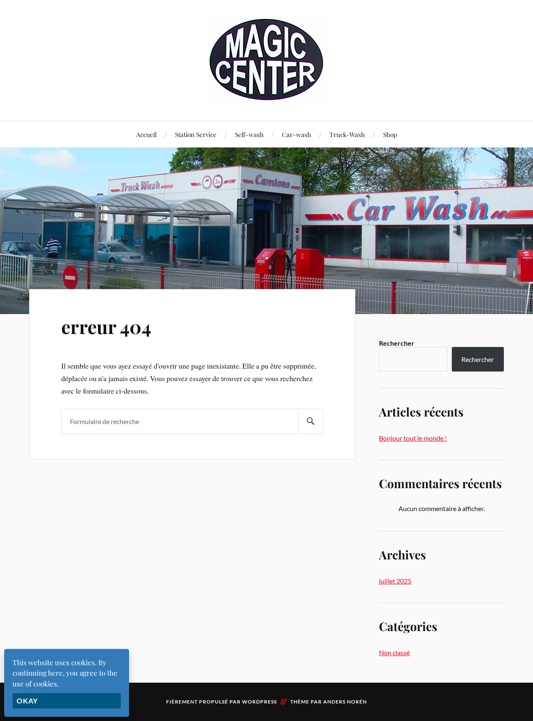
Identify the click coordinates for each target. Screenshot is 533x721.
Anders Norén (345, 702)
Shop (390, 134)
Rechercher (396, 343)
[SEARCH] (310, 421)
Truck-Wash (347, 134)
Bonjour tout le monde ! (413, 438)
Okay (27, 700)
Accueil (146, 134)
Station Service (196, 134)
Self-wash (249, 134)
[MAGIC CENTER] (266, 60)
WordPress (259, 702)
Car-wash (296, 134)
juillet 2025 (395, 581)
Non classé (394, 652)
